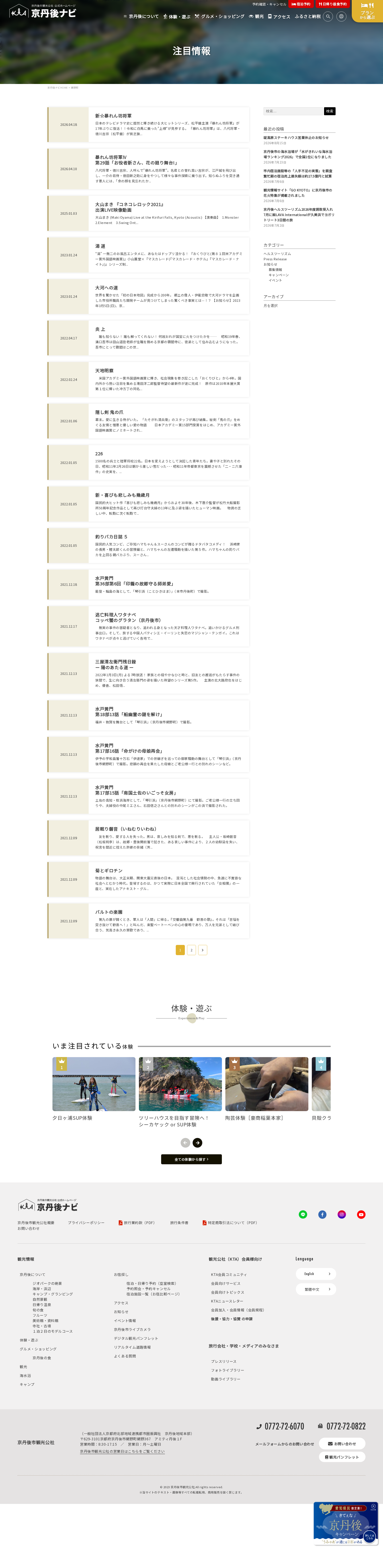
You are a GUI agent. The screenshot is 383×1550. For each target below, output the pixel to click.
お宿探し (121, 1274)
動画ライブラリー (225, 1379)
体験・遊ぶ (29, 1340)
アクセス (121, 1302)
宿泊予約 (303, 4)
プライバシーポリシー (86, 1222)
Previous (185, 1143)
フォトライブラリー (227, 1370)
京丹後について (32, 1274)
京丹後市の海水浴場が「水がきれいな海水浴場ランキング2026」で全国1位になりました (298, 154)
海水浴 (25, 1375)
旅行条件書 (179, 1222)
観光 (23, 1366)
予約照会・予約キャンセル (149, 1288)
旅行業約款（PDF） (140, 1223)
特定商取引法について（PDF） (233, 1223)
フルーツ (40, 1315)
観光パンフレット (344, 1457)
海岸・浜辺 (42, 1288)
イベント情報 (125, 1320)
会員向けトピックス (227, 1292)
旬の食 (38, 1309)
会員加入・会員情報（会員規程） (238, 1309)
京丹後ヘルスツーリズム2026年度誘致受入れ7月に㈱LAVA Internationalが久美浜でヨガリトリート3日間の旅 (299, 214)
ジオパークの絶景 (47, 1283)
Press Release (275, 259)
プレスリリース (223, 1361)
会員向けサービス (225, 1283)
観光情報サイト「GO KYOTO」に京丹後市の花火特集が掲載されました (298, 193)
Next (197, 1143)
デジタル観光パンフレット (136, 1338)
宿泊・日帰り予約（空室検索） (152, 1283)
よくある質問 (125, 1356)
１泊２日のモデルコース (53, 1331)
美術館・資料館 (45, 1320)
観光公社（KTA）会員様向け (235, 1259)
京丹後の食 (42, 1357)
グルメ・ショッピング (38, 1348)
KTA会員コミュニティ (229, 1274)
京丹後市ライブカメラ (132, 1329)
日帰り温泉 (42, 1304)
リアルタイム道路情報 (132, 1347)
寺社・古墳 (42, 1325)
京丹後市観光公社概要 (36, 1222)
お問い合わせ (29, 1228)
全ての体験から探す (190, 1159)
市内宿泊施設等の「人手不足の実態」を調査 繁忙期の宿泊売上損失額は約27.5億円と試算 (300, 173)
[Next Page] (202, 950)
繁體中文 (312, 1289)
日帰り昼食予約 (334, 4)
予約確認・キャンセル (269, 4)
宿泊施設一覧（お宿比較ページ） (154, 1294)
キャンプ (27, 1384)
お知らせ (270, 264)
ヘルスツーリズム (277, 253)
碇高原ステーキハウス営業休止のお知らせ (296, 137)
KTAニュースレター (227, 1301)
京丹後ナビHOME (57, 87)
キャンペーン (279, 275)
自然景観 (40, 1299)
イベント (275, 280)
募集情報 (275, 269)
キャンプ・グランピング (53, 1294)
